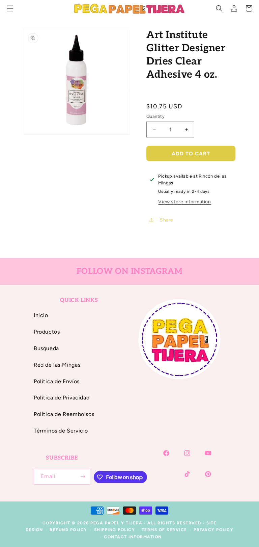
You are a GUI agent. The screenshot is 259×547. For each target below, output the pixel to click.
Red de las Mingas (57, 365)
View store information (184, 202)
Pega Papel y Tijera (116, 523)
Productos (47, 332)
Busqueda (46, 348)
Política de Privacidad (61, 397)
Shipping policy (114, 529)
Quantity (155, 116)
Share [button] (166, 220)
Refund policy (68, 529)
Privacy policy (213, 529)
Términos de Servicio (61, 430)
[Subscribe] (82, 477)
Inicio (41, 315)
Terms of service (164, 529)
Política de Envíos (57, 381)
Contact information (133, 537)
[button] (219, 8)
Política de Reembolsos (64, 414)
